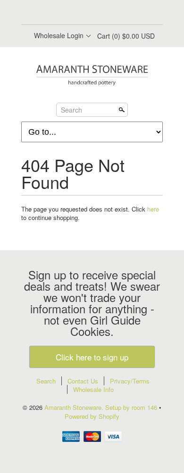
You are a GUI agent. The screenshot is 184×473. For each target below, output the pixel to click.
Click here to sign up (92, 357)
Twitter (83, 13)
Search (71, 109)
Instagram (115, 13)
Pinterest (99, 13)
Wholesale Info (93, 389)
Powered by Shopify (92, 416)
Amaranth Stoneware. (74, 407)
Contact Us (82, 380)
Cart (126, 36)
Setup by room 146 (132, 407)
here (153, 208)
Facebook (67, 13)
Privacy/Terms (130, 380)
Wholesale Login (59, 35)
